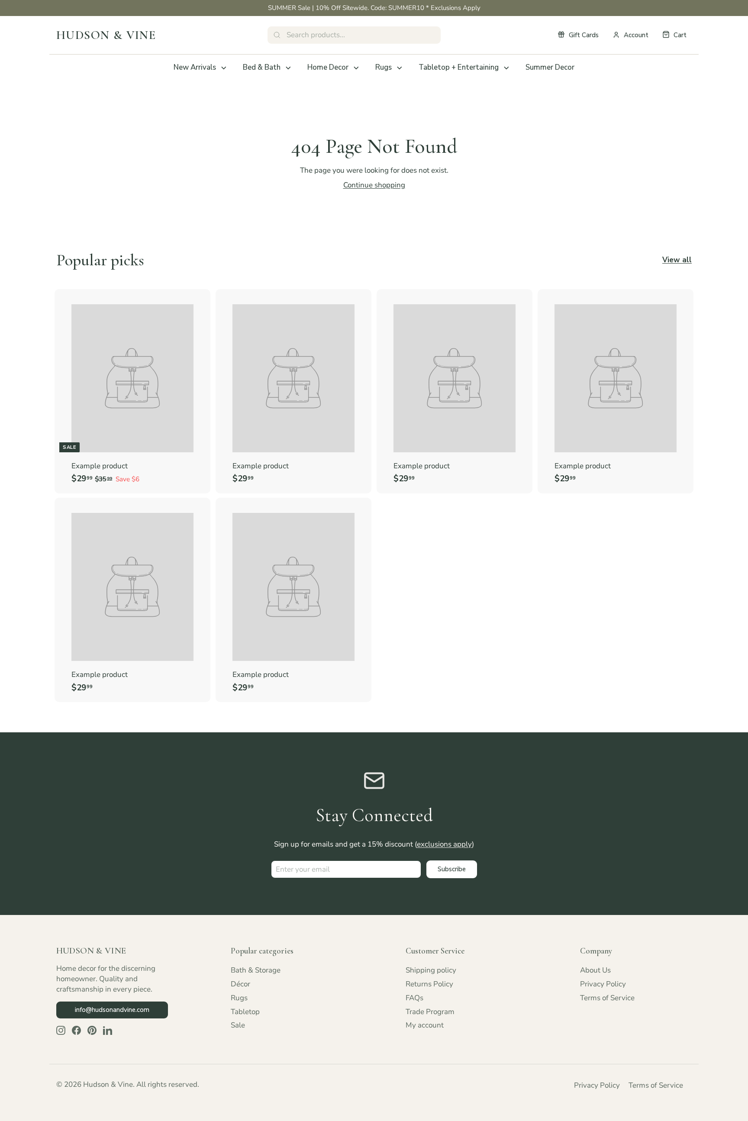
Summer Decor (550, 67)
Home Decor (327, 67)
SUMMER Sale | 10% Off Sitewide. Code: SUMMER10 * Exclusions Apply (374, 7)
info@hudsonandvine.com (112, 1009)
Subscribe (452, 869)
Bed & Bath (261, 67)
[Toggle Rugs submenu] (399, 68)
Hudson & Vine (106, 35)
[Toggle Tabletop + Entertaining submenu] (506, 68)
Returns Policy (429, 984)
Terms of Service (607, 998)
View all (677, 260)
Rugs (383, 67)
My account (425, 1025)
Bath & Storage (255, 970)
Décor (240, 984)
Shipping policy (431, 970)
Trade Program (430, 1012)
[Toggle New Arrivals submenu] (223, 68)
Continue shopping (374, 185)
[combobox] (354, 35)
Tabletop (245, 1012)
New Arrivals (195, 67)
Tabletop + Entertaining (459, 67)
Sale (238, 1025)
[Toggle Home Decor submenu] (356, 68)
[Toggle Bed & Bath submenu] (288, 68)
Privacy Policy (603, 984)
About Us (595, 970)
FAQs (414, 998)
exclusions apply (444, 844)
